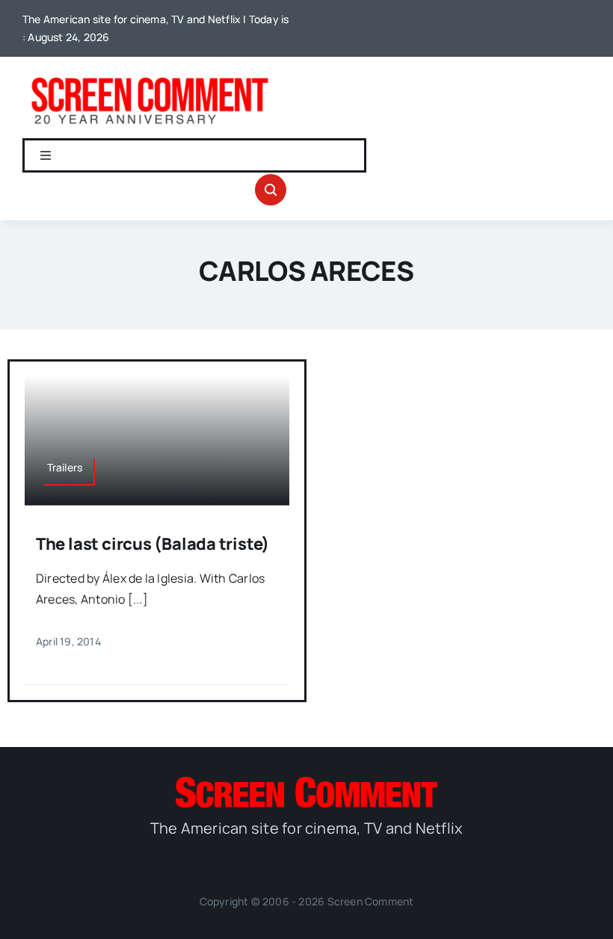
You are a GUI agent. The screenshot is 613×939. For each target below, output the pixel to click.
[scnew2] (149, 77)
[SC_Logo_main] (306, 783)
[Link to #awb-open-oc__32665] (270, 189)
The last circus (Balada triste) (152, 544)
